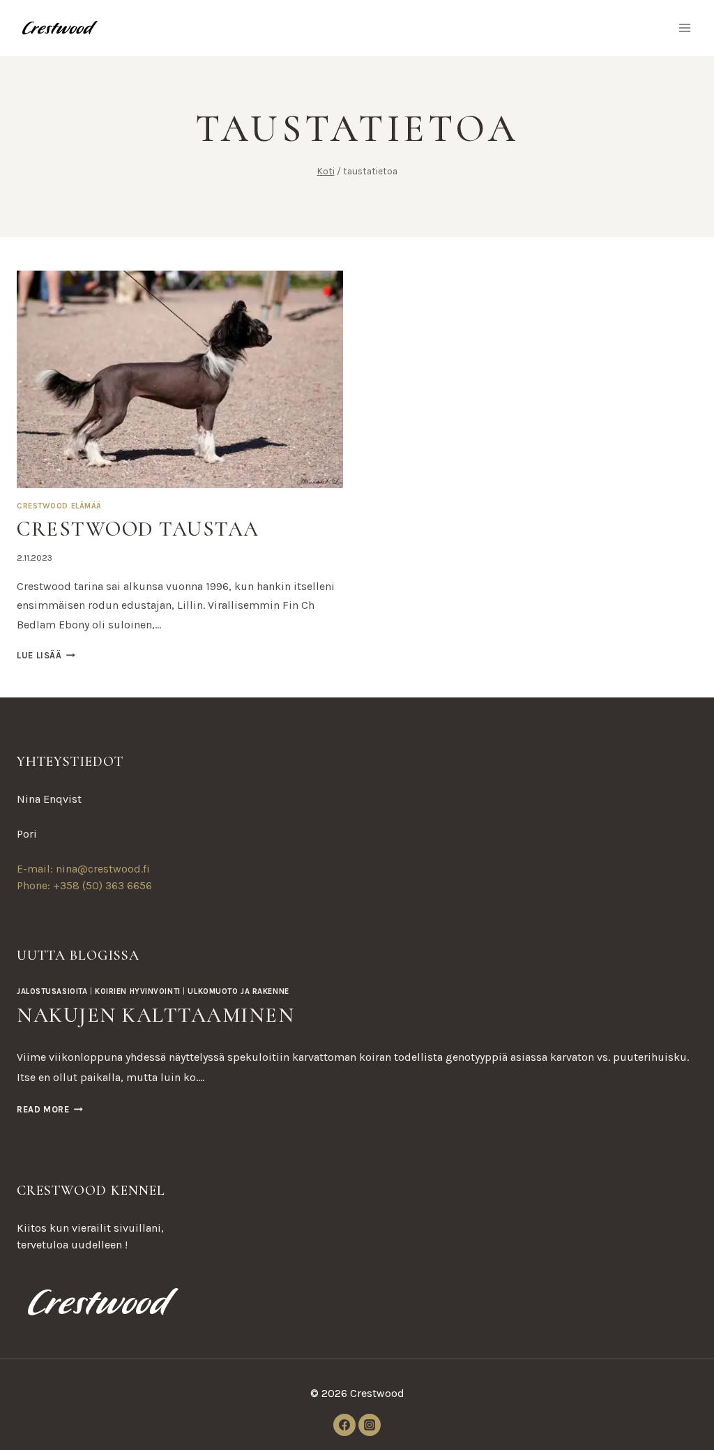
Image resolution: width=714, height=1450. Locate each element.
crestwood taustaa (138, 529)
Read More (50, 1109)
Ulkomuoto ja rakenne (238, 991)
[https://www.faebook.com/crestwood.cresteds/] (344, 1425)
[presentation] (180, 379)
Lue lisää (46, 655)
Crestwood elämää (59, 506)
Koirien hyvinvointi (138, 991)
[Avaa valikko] (684, 27)
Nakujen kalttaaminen (155, 1015)
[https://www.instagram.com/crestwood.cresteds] (369, 1425)
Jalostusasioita (52, 991)
